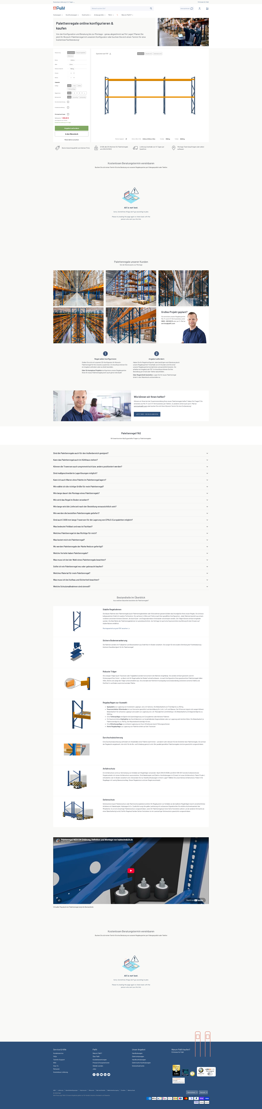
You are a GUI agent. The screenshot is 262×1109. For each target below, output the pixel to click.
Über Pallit (96, 1056)
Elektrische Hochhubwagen (141, 1063)
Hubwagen (57, 15)
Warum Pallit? (126, 15)
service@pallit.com (140, 406)
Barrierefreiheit (100, 1090)
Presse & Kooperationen (101, 1063)
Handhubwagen (137, 1053)
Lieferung (60, 1090)
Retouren (56, 1069)
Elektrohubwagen (138, 1056)
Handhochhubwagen (139, 1060)
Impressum (83, 1090)
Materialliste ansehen (71, 140)
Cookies (123, 1090)
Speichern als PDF (102, 54)
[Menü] (214, 1068)
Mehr (110, 15)
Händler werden (98, 1066)
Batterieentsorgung (113, 1090)
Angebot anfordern (71, 128)
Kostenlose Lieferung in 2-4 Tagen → (64, 2)
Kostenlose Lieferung (60, 1072)
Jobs (94, 1069)
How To (55, 1066)
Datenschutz (131, 1090)
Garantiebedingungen (72, 1090)
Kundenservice (58, 1053)
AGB (54, 1090)
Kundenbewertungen (100, 1060)
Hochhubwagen (72, 15)
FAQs (55, 1056)
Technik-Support (59, 1060)
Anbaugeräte (99, 15)
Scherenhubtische (138, 1066)
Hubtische (86, 15)
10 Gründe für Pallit (203, 2)
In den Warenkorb (71, 134)
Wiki (54, 1063)
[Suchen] (151, 8)
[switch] (210, 1073)
